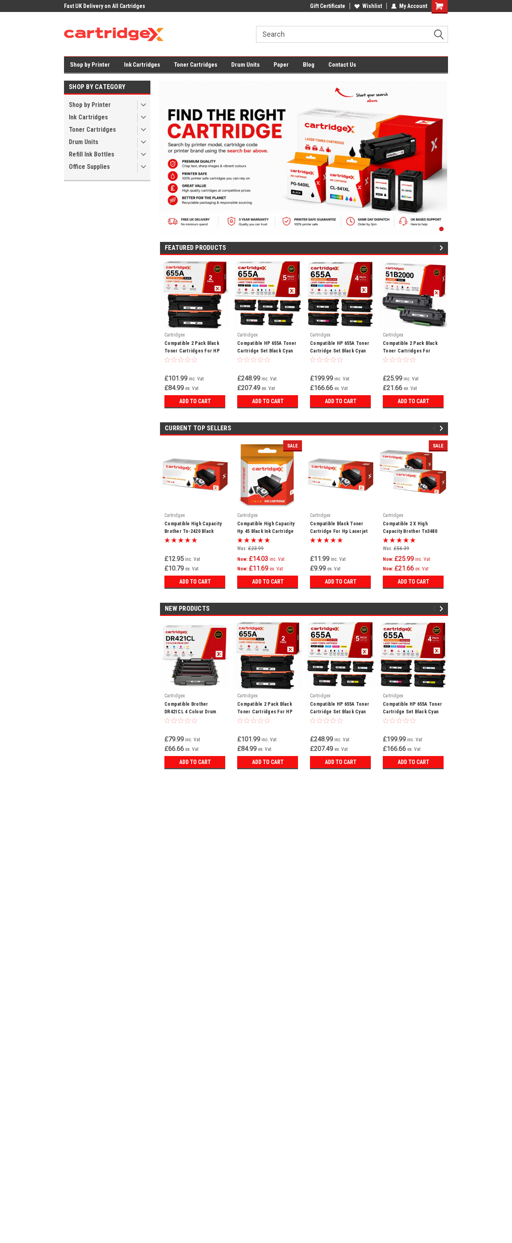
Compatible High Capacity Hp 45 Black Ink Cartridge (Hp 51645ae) (265, 528)
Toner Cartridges (195, 64)
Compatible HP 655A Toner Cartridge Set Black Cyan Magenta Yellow (339, 348)
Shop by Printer (90, 64)
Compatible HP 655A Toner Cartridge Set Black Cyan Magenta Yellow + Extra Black (266, 348)
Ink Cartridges (142, 64)
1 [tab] (441, 229)
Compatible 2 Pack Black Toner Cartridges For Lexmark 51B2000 (410, 348)
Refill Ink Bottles (91, 154)
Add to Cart (195, 401)
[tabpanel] (303, 157)
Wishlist (372, 6)
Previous (435, 248)
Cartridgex (174, 335)
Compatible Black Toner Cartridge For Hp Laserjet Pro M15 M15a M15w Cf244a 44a (340, 528)
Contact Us (342, 64)
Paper (281, 64)
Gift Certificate (327, 6)
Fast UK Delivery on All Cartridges (104, 6)
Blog (308, 64)
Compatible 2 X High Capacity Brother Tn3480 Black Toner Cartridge (410, 528)
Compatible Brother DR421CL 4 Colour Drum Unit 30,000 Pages (190, 709)
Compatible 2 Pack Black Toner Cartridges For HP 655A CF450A (192, 348)
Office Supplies (89, 166)
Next (443, 248)
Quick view (195, 503)
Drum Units (245, 64)
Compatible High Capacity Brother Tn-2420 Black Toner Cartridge (193, 528)
